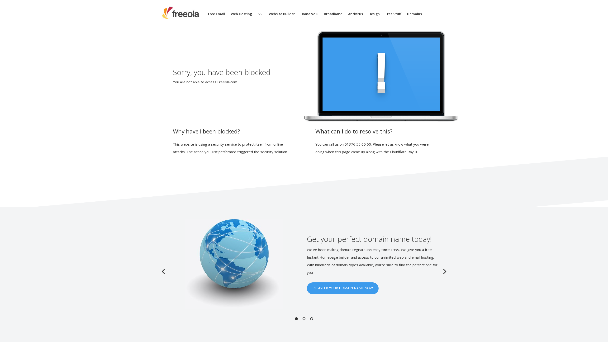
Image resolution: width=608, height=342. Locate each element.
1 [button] (296, 318)
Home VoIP (309, 14)
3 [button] (311, 318)
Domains (414, 14)
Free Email (216, 14)
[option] (304, 264)
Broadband (333, 14)
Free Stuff (393, 14)
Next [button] (445, 271)
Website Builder (282, 14)
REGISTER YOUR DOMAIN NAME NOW (343, 288)
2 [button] (304, 318)
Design (374, 14)
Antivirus (355, 14)
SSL (260, 14)
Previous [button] (163, 271)
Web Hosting (241, 14)
